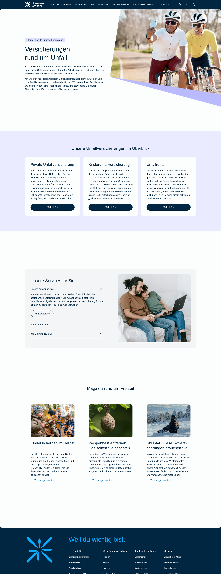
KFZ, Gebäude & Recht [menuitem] (61, 4)
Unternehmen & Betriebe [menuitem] (142, 4)
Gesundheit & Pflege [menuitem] (99, 4)
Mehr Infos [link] (52, 207)
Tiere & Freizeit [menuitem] (80, 4)
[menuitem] (180, 4)
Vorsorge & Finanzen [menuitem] (120, 4)
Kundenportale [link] (42, 313)
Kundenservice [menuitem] (163, 4)
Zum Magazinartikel (44, 480)
